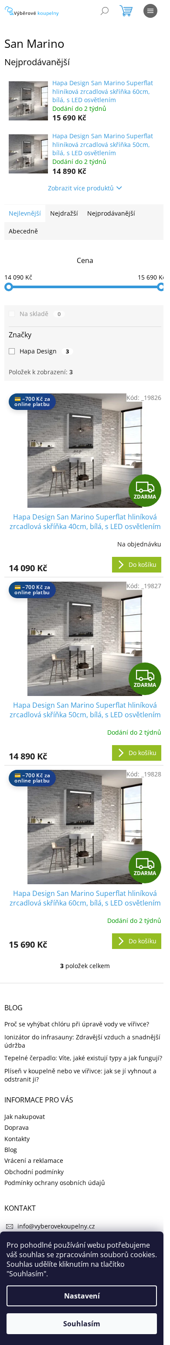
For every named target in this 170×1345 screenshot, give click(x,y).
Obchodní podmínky (34, 1172)
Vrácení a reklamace (33, 1160)
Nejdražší (64, 213)
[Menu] (150, 11)
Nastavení (82, 1296)
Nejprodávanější (111, 213)
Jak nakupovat (24, 1116)
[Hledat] (104, 11)
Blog (10, 1149)
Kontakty (17, 1139)
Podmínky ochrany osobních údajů (54, 1183)
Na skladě (40, 314)
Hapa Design (44, 351)
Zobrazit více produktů (81, 188)
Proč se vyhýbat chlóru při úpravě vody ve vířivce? (76, 1024)
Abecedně (23, 231)
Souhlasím (81, 1323)
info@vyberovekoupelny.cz (56, 1226)
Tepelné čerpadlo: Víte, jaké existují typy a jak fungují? (83, 1058)
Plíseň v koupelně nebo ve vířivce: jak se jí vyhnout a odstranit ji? (80, 1075)
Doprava (16, 1127)
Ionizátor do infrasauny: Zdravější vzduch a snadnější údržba (82, 1041)
